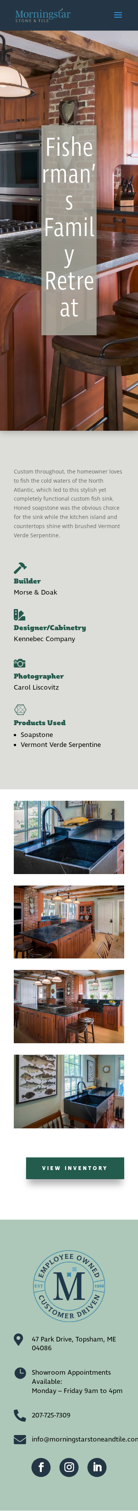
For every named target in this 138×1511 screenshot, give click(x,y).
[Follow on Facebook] (41, 1467)
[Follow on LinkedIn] (97, 1467)
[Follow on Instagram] (69, 1467)
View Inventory (75, 1168)
